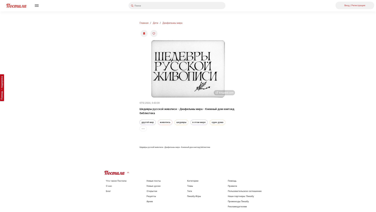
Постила (16, 5)
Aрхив (150, 201)
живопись (165, 122)
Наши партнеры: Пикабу (241, 196)
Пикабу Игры (194, 196)
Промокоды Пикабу (238, 201)
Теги (189, 191)
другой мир (147, 122)
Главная (144, 23)
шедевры (181, 122)
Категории (192, 181)
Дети (155, 23)
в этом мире (199, 122)
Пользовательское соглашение (245, 191)
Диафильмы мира (172, 23)
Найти (212, 5)
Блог (108, 191)
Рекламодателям (237, 206)
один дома (217, 122)
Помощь (232, 181)
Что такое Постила (116, 181)
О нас (109, 186)
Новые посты (154, 181)
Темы (190, 186)
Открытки (152, 191)
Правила (232, 186)
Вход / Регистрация (354, 5)
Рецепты (151, 196)
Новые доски (154, 186)
